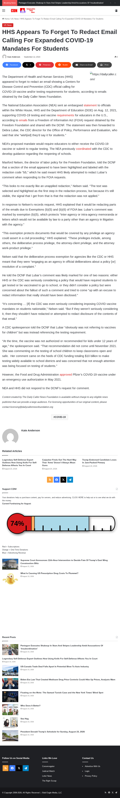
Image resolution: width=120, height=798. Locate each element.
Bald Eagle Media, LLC (52, 793)
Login (87, 771)
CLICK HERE (78, 497)
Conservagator (48, 766)
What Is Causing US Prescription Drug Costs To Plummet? (49, 573)
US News (15, 19)
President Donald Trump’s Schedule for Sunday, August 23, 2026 (52, 731)
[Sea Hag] (10, 722)
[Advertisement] (60, 610)
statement (90, 105)
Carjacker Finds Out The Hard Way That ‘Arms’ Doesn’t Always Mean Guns (59, 463)
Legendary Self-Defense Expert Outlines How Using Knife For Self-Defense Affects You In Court (19, 463)
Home (7, 19)
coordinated (83, 148)
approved (66, 374)
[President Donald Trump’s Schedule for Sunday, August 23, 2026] (10, 735)
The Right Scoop (49, 781)
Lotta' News (47, 776)
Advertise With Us (92, 766)
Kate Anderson (13, 57)
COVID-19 (60, 417)
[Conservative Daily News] (23, 10)
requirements (65, 115)
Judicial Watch (48, 771)
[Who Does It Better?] (10, 709)
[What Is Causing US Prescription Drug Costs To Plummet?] (10, 579)
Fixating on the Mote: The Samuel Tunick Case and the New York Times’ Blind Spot (61, 692)
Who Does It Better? (30, 705)
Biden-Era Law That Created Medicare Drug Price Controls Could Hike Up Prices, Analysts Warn (67, 679)
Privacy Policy (91, 776)
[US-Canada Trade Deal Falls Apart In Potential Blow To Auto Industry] (10, 670)
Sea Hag (24, 718)
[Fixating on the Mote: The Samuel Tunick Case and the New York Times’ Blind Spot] (10, 696)
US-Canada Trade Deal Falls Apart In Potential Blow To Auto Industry (54, 666)
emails (23, 120)
